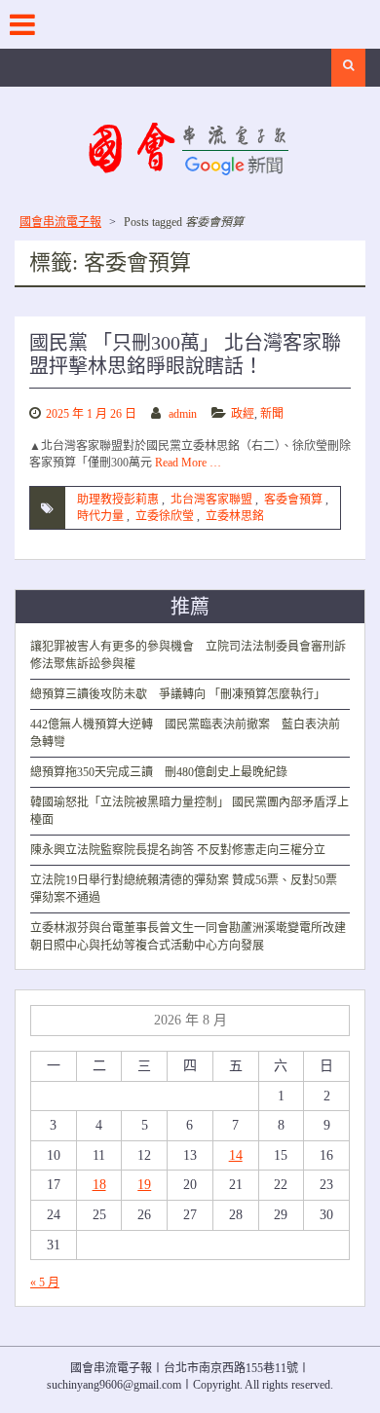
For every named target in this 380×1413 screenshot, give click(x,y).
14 (236, 1155)
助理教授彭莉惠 (118, 499)
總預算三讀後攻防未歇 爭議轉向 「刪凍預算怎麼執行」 (177, 694)
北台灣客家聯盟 (211, 499)
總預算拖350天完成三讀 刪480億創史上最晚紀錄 (158, 772)
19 (144, 1184)
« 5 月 (44, 1282)
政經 (242, 414)
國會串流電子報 (60, 222)
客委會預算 (293, 499)
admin (183, 414)
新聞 (272, 414)
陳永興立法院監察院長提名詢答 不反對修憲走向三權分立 (177, 850)
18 (99, 1184)
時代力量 (100, 516)
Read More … (188, 462)
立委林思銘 (235, 516)
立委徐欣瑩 (164, 516)
